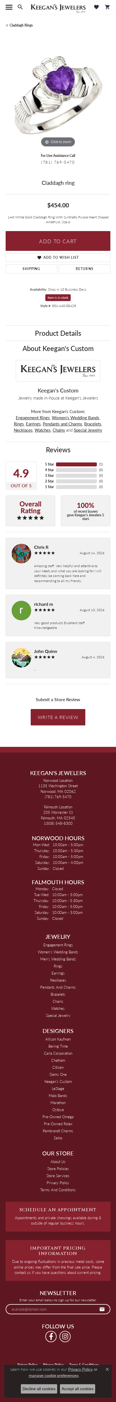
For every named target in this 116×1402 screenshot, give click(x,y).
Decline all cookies (39, 1388)
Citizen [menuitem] (58, 1067)
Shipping (32, 268)
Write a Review (58, 717)
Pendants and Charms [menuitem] (58, 987)
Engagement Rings (33, 417)
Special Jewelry (88, 430)
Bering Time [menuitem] (58, 1046)
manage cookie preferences (54, 1375)
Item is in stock (58, 297)
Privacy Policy (58, 1182)
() (101, 464)
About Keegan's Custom (58, 348)
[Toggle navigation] (9, 7)
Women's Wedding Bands (75, 417)
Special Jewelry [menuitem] (58, 1015)
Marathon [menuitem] (58, 1102)
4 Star (49, 470)
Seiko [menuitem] (58, 1137)
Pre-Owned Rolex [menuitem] (58, 1123)
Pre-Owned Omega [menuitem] (58, 1116)
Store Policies (58, 1168)
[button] (20, 7)
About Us (58, 1161)
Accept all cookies (77, 1388)
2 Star (49, 481)
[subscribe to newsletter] (102, 1309)
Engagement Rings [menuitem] (58, 944)
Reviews (58, 449)
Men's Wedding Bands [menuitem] (58, 959)
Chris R (41, 547)
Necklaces (23, 430)
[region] (58, 96)
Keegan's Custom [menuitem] (58, 1081)
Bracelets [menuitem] (58, 994)
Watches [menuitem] (58, 1008)
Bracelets (92, 424)
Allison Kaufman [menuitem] (58, 1039)
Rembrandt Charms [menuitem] (58, 1130)
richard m (43, 604)
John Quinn (45, 651)
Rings (19, 424)
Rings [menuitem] (58, 966)
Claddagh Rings (21, 25)
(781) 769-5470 (58, 162)
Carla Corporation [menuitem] (58, 1053)
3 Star (49, 475)
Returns (84, 268)
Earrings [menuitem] (58, 973)
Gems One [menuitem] (58, 1074)
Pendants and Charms (62, 424)
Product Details (58, 333)
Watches (43, 430)
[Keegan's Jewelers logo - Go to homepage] (58, 7)
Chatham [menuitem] (58, 1060)
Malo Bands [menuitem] (58, 1095)
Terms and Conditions (58, 1189)
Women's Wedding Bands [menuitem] (58, 952)
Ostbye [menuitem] (58, 1109)
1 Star (49, 486)
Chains (59, 430)
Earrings (33, 424)
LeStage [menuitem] (58, 1088)
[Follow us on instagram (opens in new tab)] (65, 1336)
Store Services (58, 1175)
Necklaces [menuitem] (58, 980)
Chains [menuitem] (58, 1001)
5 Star (49, 464)
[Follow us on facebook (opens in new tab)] (51, 1336)
